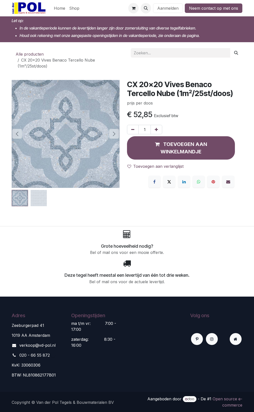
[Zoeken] (236, 53)
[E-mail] (228, 182)
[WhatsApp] (199, 182)
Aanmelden (168, 8)
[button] (146, 8)
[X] (169, 182)
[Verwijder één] (133, 129)
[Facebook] (154, 182)
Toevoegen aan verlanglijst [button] (158, 166)
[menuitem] (59, 8)
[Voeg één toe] (156, 129)
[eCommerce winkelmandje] (133, 8)
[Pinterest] (213, 182)
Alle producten (30, 54)
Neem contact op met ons (213, 8)
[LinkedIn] (184, 182)
